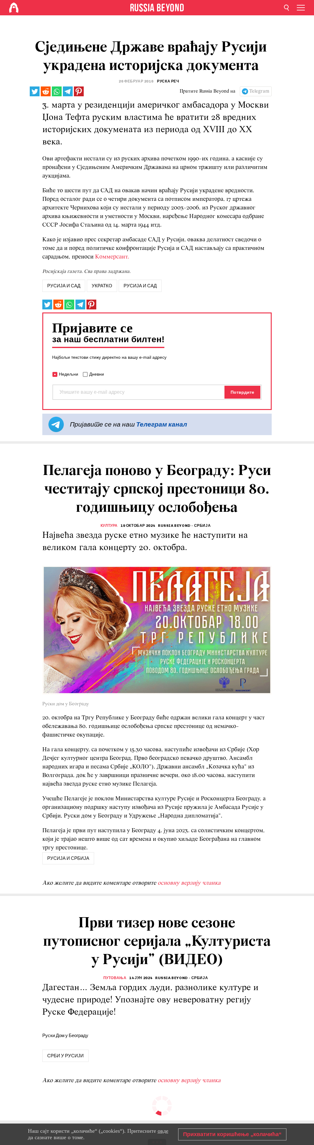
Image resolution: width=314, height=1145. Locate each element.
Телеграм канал (161, 424)
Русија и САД (140, 286)
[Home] (13, 7)
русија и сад (63, 286)
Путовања (115, 978)
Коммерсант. (112, 257)
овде (163, 1131)
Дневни (96, 374)
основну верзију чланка (189, 883)
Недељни (68, 374)
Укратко (102, 286)
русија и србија (68, 858)
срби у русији (65, 1056)
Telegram (259, 91)
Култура (109, 525)
